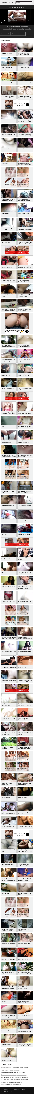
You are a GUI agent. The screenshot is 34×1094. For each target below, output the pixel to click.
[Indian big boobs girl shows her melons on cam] (9, 674)
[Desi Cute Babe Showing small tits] (9, 858)
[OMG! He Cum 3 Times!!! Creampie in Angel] (25, 873)
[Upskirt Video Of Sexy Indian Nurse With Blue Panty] (9, 923)
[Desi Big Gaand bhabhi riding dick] (25, 353)
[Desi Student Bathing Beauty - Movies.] (9, 698)
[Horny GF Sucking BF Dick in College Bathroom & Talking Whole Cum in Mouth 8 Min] (25, 236)
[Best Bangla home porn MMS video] (9, 222)
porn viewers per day (14, 26)
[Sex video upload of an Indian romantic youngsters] (9, 449)
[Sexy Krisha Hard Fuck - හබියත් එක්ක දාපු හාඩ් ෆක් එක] (25, 698)
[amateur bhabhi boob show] (9, 937)
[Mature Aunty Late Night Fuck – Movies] (25, 303)
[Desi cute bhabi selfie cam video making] (25, 449)
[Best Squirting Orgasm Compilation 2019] (9, 435)
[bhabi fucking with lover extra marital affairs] (9, 90)
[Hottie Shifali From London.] (9, 581)
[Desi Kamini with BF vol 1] (9, 382)
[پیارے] (9, 420)
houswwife (28, 29)
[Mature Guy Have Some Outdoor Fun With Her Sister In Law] (25, 435)
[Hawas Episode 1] (25, 143)
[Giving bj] (9, 566)
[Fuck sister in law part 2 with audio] (25, 806)
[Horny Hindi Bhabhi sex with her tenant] (9, 499)
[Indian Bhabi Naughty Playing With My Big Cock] (25, 995)
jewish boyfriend (7, 29)
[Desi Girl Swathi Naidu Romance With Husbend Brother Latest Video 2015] (25, 952)
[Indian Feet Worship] (9, 76)
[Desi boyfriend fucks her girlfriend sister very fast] (9, 981)
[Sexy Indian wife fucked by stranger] (25, 820)
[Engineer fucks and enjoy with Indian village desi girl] (9, 806)
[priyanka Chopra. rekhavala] (9, 1024)
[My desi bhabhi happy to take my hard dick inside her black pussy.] (25, 114)
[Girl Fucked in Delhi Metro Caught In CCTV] (9, 368)
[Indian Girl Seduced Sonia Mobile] (9, 289)
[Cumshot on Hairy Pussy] (25, 76)
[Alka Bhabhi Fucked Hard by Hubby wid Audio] (25, 420)
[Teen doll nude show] (9, 47)
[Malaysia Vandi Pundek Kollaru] (25, 552)
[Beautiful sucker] (9, 791)
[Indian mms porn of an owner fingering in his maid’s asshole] (25, 368)
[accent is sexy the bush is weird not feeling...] (9, 274)
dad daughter (24, 26)
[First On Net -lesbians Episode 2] (9, 741)
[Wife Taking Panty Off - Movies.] (25, 923)
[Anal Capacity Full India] (25, 1009)
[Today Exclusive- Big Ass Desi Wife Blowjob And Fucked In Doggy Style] (9, 1052)
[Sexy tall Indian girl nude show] (25, 887)
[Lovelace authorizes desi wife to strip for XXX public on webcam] (9, 952)
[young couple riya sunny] (9, 552)
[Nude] (9, 114)
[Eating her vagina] (25, 514)
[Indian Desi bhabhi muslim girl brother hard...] (25, 777)
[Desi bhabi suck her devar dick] (9, 128)
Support (9, 1091)
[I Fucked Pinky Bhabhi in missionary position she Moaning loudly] (25, 741)
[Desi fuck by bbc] (9, 887)
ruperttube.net (7, 2)
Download (21, 34)
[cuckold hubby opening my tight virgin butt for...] (25, 485)
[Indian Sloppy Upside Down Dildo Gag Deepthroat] (25, 581)
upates (14, 29)
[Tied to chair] (9, 157)
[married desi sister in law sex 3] (9, 820)
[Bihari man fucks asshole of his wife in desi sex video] (25, 157)
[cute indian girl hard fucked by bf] (25, 382)
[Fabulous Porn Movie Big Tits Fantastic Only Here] (25, 1024)
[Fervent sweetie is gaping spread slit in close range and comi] (25, 260)
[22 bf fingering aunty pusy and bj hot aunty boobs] (9, 353)
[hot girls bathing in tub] (25, 528)
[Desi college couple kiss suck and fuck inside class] (9, 966)
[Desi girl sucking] (9, 236)
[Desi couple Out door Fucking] (25, 61)
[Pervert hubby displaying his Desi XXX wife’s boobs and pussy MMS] (9, 406)
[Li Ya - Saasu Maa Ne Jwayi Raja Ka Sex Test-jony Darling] (25, 274)
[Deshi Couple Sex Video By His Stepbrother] (9, 727)
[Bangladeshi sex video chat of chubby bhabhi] (9, 645)
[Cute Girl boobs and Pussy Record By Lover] (25, 289)
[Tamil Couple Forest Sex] (25, 207)
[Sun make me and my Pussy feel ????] (25, 660)
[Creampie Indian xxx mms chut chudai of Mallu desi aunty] (25, 674)
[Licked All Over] (9, 514)
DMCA (5, 1091)
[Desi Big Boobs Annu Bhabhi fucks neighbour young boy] (25, 339)
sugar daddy (20, 29)
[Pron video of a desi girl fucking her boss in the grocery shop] (25, 193)
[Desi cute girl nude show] (25, 499)
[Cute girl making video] (9, 143)
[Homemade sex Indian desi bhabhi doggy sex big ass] (9, 303)
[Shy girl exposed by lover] (25, 595)
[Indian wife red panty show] (9, 595)
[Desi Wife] (9, 995)
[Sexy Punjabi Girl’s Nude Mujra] (9, 485)
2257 (2, 1091)
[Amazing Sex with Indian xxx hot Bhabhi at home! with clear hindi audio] (25, 966)
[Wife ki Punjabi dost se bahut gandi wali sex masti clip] (25, 222)
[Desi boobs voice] (9, 528)
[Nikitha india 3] (9, 207)
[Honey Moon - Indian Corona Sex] (9, 777)
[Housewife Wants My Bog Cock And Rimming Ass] (25, 1038)
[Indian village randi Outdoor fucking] (25, 727)
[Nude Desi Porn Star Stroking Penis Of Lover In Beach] (9, 61)
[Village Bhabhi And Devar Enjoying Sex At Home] (9, 193)
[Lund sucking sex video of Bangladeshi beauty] (9, 260)
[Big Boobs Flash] (25, 791)
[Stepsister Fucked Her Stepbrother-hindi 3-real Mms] (25, 937)
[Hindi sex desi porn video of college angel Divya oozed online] (9, 631)
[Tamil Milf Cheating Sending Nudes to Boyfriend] (25, 981)
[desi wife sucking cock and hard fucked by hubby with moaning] (25, 844)
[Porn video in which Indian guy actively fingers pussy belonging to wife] (25, 406)
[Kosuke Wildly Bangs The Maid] (9, 712)
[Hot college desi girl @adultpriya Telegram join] (9, 339)
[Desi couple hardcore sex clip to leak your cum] (25, 566)
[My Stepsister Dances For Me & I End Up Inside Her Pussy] (9, 1009)
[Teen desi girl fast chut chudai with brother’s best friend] (25, 631)
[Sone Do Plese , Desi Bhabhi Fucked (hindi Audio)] (25, 47)
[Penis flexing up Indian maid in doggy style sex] (25, 858)
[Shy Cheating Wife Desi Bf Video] (9, 844)
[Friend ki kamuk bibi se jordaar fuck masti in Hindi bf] (9, 873)
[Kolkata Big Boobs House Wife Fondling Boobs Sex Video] (25, 645)
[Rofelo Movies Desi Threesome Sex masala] (25, 712)
